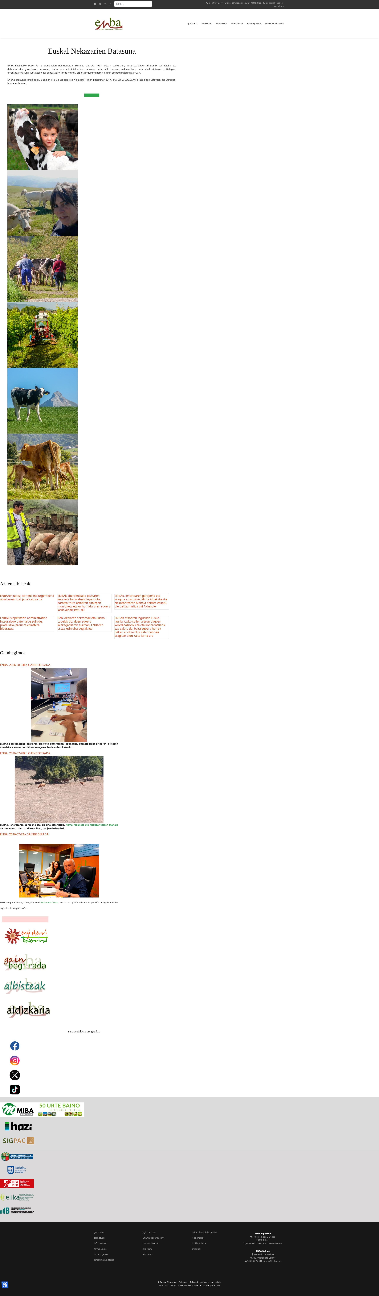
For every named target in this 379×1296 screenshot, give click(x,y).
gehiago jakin (91, 95)
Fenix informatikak (168, 1285)
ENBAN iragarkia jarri (153, 1237)
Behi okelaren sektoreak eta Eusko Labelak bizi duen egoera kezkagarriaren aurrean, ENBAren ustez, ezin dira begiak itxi (81, 623)
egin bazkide (149, 1232)
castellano (279, 6)
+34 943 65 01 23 (254, 3)
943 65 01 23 (252, 1243)
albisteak (147, 1254)
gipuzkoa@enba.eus (275, 3)
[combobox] (133, 4)
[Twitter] (100, 4)
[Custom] (110, 4)
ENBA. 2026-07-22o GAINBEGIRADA (24, 834)
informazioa (221, 23)
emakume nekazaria (274, 23)
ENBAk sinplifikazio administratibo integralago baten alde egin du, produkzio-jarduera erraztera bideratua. (23, 623)
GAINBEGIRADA (150, 1243)
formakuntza (237, 23)
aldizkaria (147, 1248)
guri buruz (192, 23)
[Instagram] (105, 4)
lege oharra (197, 1237)
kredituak (196, 1248)
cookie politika (199, 1243)
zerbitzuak (206, 23)
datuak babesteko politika (204, 1232)
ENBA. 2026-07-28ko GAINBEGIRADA (25, 753)
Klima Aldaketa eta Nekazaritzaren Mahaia (92, 824)
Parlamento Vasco (49, 902)
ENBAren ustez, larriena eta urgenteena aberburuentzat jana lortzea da (27, 597)
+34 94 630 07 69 (215, 3)
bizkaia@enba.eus (235, 3)
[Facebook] (95, 4)
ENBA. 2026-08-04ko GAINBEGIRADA (25, 665)
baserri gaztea (254, 23)
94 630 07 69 (253, 1261)
